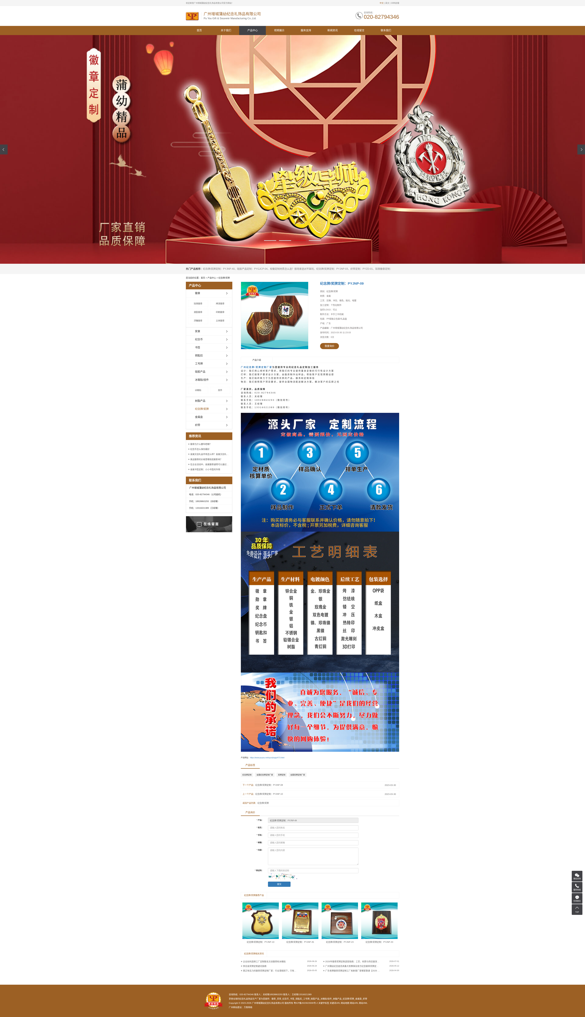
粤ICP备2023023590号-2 (306, 1003)
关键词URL (335, 1003)
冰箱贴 (198, 390)
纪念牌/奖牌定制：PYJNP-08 (269, 785)
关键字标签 (323, 1003)
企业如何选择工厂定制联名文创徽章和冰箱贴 (264, 961)
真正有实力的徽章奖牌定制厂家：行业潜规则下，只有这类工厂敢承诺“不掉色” (280, 970)
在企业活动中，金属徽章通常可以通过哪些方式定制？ (210, 464)
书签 (197, 347)
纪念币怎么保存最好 (199, 449)
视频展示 (279, 30)
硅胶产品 (200, 371)
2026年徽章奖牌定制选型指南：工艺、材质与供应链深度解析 (354, 961)
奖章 (197, 331)
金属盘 (199, 417)
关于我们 (226, 30)
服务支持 (306, 30)
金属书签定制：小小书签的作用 (205, 469)
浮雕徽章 (198, 320)
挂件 (220, 390)
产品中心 (252, 30)
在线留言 (359, 30)
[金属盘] (292, 149)
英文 (387, 3)
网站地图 (345, 1003)
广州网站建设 (235, 1007)
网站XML (363, 1003)
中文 (382, 3)
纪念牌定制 (247, 775)
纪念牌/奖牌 (224, 278)
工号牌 (199, 363)
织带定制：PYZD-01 (361, 269)
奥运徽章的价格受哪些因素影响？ (206, 459)
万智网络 (248, 1007)
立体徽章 (220, 320)
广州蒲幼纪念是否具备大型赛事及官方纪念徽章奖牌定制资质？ (355, 966)
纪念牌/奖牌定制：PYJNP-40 (219, 269)
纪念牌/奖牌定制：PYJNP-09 (342, 283)
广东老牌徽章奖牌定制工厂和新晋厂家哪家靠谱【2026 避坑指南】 (356, 970)
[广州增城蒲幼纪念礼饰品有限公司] (192, 16)
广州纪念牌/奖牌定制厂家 (256, 367)
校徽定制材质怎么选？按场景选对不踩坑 (292, 269)
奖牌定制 (281, 775)
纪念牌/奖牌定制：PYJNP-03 (332, 269)
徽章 (197, 293)
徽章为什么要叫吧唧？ (201, 444)
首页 (199, 30)
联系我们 (386, 30)
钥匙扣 (199, 355)
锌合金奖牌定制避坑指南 (254, 966)
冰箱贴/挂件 (202, 379)
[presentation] (4, 149)
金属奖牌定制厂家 (297, 775)
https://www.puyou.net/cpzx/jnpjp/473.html (267, 758)
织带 (197, 425)
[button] (270, 240)
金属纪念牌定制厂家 (265, 775)
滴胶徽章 (198, 312)
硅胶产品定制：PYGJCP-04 (252, 269)
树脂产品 (200, 400)
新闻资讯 (332, 30)
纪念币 (199, 339)
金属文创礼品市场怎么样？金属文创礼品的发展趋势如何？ (210, 454)
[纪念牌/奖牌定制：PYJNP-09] (274, 315)
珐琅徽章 (198, 303)
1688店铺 (395, 3)
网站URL (354, 1003)
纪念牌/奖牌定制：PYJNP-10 (269, 794)
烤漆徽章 (220, 303)
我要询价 (329, 346)
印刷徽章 (220, 312)
